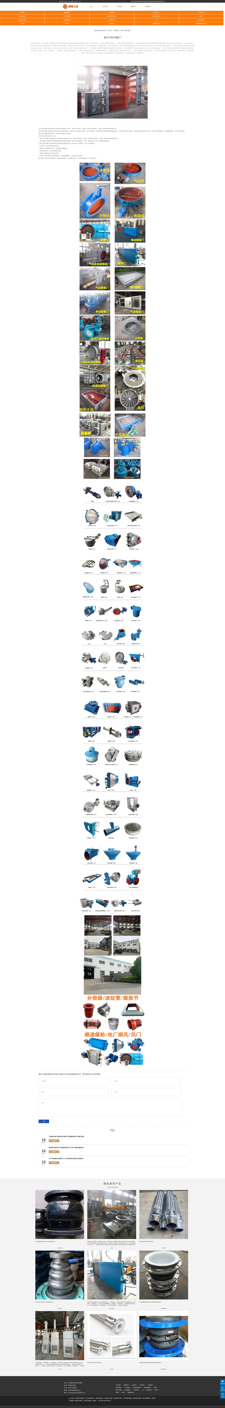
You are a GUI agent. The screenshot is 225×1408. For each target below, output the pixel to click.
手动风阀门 (22, 12)
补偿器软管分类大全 (201, 23)
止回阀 (22, 23)
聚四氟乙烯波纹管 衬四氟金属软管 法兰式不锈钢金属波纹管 (66, 1147)
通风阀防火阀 (156, 23)
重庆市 (72, 1)
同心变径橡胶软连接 (59, 1308)
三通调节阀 (112, 20)
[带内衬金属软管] (111, 1311)
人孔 (156, 20)
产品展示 (119, 6)
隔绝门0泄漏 (22, 20)
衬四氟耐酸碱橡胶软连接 (164, 1308)
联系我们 (147, 6)
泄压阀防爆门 (67, 20)
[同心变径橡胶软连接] (59, 1250)
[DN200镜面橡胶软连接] (59, 1190)
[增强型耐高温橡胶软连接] (163, 1311)
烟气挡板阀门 (22, 16)
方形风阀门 (112, 12)
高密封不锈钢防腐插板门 (112, 1308)
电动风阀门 (156, 12)
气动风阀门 (201, 12)
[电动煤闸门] (111, 1190)
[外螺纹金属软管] (163, 1190)
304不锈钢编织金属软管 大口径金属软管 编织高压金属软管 (66, 1158)
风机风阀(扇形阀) (112, 16)
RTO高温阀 (67, 16)
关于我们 (105, 6)
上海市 (69, 1)
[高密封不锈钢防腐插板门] (111, 1250)
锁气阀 (112, 23)
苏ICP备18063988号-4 (105, 1400)
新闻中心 (133, 6)
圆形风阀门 (67, 12)
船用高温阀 (201, 20)
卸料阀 (67, 23)
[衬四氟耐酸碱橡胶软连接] (163, 1250)
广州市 (79, 1)
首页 (91, 6)
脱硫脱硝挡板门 (156, 16)
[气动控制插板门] (59, 1311)
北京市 (65, 1)
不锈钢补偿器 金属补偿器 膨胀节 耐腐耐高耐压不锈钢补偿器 (66, 1136)
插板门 (201, 16)
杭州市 (76, 1)
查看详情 (54, 1140)
